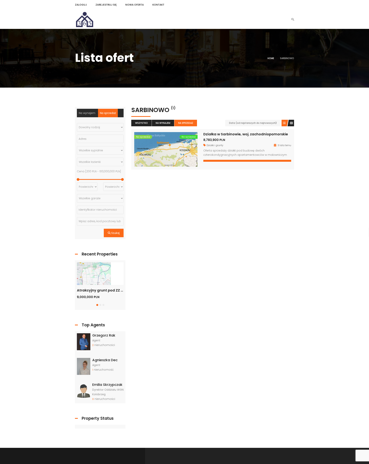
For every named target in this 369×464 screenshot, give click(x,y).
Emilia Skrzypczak (107, 384)
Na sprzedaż (185, 123)
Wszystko (141, 123)
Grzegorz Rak (103, 335)
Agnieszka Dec (105, 360)
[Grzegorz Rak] (83, 341)
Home (271, 58)
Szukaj (115, 233)
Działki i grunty (215, 145)
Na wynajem (163, 123)
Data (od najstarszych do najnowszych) (253, 123)
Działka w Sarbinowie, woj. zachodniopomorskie (245, 134)
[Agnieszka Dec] (83, 366)
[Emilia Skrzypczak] (83, 391)
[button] (97, 305)
